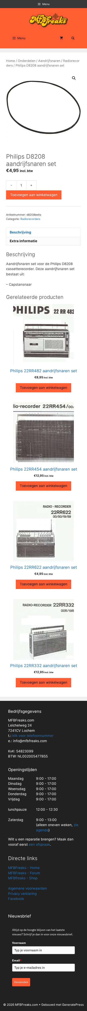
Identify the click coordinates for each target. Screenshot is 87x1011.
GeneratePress (73, 1005)
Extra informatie (23, 241)
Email (16, 960)
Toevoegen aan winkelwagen (33, 195)
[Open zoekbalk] (73, 38)
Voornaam (19, 943)
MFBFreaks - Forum (24, 873)
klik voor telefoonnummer (32, 736)
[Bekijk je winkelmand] (61, 38)
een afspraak (39, 844)
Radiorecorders (30, 219)
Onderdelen (26, 61)
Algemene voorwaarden (27, 888)
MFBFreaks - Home (24, 868)
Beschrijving (20, 232)
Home (10, 61)
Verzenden (21, 982)
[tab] (43, 232)
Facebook (16, 899)
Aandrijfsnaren (49, 61)
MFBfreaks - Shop (22, 878)
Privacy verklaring (22, 894)
